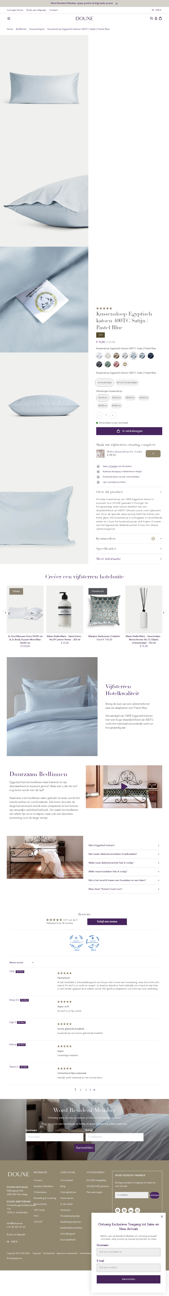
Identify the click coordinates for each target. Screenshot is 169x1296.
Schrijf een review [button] (107, 921)
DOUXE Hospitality (96, 1180)
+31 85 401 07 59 (16, 1227)
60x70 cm (102, 398)
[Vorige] (163, 612)
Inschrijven (154, 1195)
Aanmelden (84, 1147)
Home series (66, 1198)
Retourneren (40, 1204)
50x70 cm (116, 398)
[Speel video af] (124, 787)
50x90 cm (130, 398)
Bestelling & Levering (45, 1198)
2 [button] (80, 1090)
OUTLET (38, 1222)
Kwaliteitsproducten (70, 1222)
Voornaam (31, 1130)
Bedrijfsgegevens (14, 1258)
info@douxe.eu (15, 1223)
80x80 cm (116, 406)
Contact (53, 10)
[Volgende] (5, 612)
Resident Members (43, 1186)
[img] (64, 973)
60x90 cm (143, 398)
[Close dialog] (161, 1216)
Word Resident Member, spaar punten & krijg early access (82, 3)
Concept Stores (15, 10)
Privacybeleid (49, 1253)
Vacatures (65, 1210)
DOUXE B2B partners (98, 1186)
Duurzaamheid (67, 1240)
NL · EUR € (156, 10)
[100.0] (76, 941)
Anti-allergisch (67, 1234)
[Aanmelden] (156, 18)
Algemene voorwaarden (67, 1253)
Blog (62, 1186)
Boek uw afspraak (16, 1235)
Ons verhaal (66, 1180)
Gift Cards (39, 1210)
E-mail (89, 1130)
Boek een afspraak (36, 10)
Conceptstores (68, 1192)
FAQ (36, 1216)
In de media (66, 1204)
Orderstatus (40, 1192)
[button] (9, 18)
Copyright (37, 1253)
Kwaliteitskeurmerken (71, 1228)
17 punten (113, 466)
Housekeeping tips (70, 1216)
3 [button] (86, 1090)
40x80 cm (102, 406)
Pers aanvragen (94, 1192)
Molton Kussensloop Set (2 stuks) (124, 451)
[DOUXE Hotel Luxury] (84, 18)
